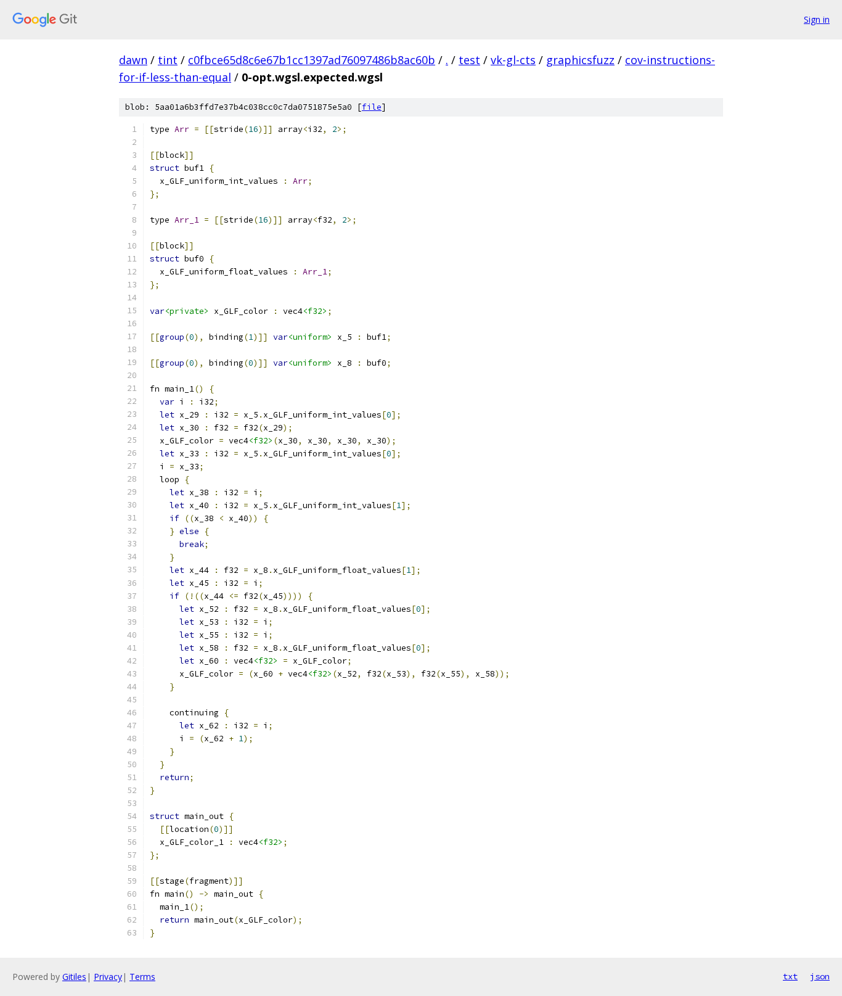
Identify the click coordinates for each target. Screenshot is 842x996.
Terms (142, 976)
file (372, 107)
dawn (133, 59)
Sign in (817, 19)
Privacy (108, 976)
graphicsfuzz (580, 59)
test (469, 59)
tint (168, 59)
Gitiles (74, 976)
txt (790, 976)
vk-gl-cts (513, 59)
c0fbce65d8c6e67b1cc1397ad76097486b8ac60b (311, 59)
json (820, 976)
